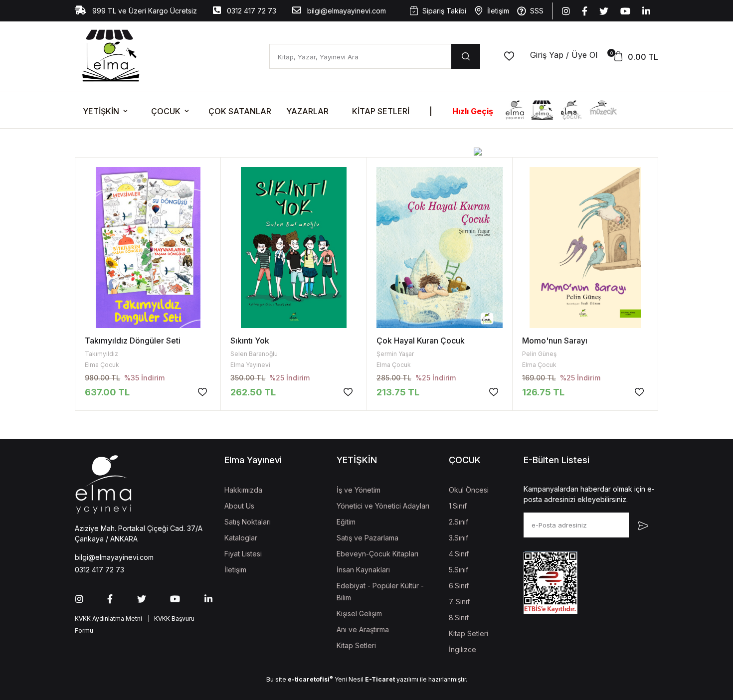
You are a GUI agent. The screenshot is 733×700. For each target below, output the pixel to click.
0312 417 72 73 (250, 10)
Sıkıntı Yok (249, 341)
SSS (537, 10)
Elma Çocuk (102, 364)
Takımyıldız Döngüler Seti (133, 341)
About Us (239, 506)
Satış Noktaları (247, 522)
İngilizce (462, 649)
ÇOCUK (166, 111)
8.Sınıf (459, 617)
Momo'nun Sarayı (554, 341)
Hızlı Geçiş (472, 111)
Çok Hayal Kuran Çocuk (420, 341)
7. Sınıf (459, 601)
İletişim (498, 10)
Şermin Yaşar (395, 353)
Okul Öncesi (469, 490)
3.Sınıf (458, 537)
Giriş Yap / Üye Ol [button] (563, 55)
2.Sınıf (458, 522)
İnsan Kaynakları (363, 569)
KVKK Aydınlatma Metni (108, 618)
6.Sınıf (459, 585)
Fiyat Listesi (243, 553)
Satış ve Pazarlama (367, 537)
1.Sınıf (458, 506)
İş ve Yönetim (358, 490)
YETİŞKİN (101, 111)
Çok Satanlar (239, 111)
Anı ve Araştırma (363, 629)
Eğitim (346, 522)
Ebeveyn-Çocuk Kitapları (377, 553)
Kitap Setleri (380, 111)
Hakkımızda (243, 490)
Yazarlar (307, 111)
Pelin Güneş (539, 353)
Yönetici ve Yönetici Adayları (383, 506)
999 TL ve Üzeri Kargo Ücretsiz (143, 10)
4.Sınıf (459, 553)
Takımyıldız (101, 353)
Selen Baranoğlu (254, 353)
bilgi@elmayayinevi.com (345, 10)
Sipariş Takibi (444, 10)
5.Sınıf (458, 569)
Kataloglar (240, 537)
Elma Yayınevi (250, 364)
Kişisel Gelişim (359, 613)
